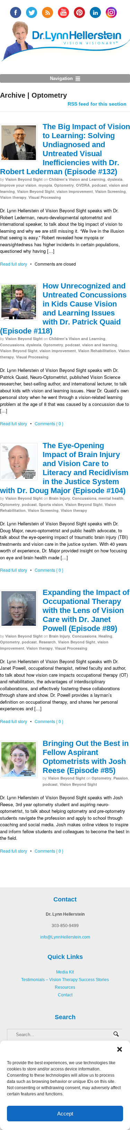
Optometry (64, 185)
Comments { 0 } (49, 423)
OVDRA (83, 185)
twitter (31, 12)
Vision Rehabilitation (97, 350)
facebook (15, 12)
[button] (119, 1049)
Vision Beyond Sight (24, 179)
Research (47, 641)
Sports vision (51, 504)
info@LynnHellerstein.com (65, 937)
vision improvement (75, 191)
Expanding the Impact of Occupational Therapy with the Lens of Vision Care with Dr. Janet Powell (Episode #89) (86, 610)
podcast (99, 185)
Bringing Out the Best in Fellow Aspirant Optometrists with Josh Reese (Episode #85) (86, 757)
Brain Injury (59, 498)
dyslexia (114, 179)
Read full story (13, 264)
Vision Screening (110, 191)
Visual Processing (44, 197)
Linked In (95, 12)
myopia (45, 185)
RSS (47, 12)
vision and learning (99, 344)
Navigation (61, 78)
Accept (65, 1113)
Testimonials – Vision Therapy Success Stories (65, 979)
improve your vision (18, 185)
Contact (65, 995)
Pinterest (79, 12)
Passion (120, 778)
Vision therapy (13, 197)
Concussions (12, 344)
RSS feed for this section (97, 104)
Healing (105, 636)
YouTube (63, 12)
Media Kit (65, 972)
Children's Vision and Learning (77, 179)
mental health (110, 498)
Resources (65, 987)
